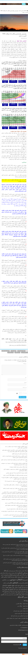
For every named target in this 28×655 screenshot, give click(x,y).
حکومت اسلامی (18, 588)
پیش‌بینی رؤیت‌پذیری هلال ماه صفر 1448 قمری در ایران (16, 503)
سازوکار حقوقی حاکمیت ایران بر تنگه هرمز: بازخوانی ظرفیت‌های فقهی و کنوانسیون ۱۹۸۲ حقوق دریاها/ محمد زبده (14, 450)
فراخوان (11, 590)
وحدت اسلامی (24, 595)
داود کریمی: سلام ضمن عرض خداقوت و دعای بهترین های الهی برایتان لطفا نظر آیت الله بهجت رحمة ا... (15, 563)
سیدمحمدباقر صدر (23, 590)
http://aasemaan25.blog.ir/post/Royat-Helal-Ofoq (16, 342)
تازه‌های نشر (13, 582)
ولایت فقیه (18, 595)
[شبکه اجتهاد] (14, 4)
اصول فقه (12, 577)
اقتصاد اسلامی (7, 577)
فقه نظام (23, 591)
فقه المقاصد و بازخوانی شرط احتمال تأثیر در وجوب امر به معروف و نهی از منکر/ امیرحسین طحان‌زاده (14, 464)
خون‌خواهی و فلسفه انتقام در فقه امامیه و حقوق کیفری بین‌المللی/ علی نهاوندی (16, 506)
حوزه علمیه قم (25, 587)
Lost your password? (22, 648)
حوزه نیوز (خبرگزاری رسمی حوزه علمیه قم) (19, 616)
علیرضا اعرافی (15, 589)
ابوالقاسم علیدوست (8, 575)
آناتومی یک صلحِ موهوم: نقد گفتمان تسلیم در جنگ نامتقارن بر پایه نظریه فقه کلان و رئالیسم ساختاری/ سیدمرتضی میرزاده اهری (14, 492)
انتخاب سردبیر (13, 351)
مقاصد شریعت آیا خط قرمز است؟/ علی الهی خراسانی (16, 473)
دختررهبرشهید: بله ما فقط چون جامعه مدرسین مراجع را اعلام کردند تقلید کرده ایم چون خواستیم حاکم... (15, 559)
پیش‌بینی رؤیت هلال (5, 351)
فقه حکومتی (6, 589)
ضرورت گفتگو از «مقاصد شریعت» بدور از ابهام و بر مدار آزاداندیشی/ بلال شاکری (16, 447)
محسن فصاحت (10, 352)
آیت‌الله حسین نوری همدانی (13, 571)
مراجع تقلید (23, 593)
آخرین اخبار (21, 11)
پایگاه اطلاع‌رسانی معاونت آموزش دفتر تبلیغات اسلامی (17, 618)
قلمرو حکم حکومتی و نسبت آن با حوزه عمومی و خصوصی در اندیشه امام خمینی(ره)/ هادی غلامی (15, 515)
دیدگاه (24, 363)
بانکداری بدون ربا (21, 583)
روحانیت (3, 587)
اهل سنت (8, 580)
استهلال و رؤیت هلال (21, 351)
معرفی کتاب (17, 593)
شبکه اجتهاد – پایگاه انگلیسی (22, 603)
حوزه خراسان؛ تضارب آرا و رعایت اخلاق (19, 454)
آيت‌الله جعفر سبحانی (23, 571)
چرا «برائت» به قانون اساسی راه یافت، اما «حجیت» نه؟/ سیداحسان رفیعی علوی (16, 482)
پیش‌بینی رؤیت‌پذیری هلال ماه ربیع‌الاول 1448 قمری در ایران (15, 475)
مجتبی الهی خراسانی (18, 591)
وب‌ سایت (24, 387)
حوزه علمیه (17, 585)
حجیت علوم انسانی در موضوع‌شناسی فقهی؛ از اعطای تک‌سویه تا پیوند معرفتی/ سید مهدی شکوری (14, 478)
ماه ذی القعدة (17, 352)
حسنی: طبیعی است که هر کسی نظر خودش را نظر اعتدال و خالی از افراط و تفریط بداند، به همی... (14, 548)
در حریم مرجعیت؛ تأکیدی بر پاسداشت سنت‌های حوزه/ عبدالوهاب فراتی (14, 500)
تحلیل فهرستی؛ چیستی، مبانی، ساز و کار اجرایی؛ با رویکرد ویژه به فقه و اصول (14, 512)
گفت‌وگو (21, 597)
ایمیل (25, 382)
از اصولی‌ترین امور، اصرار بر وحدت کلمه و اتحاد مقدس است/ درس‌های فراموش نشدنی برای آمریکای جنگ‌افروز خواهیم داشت (14, 496)
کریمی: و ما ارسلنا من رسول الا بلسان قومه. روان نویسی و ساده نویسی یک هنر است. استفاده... (15, 545)
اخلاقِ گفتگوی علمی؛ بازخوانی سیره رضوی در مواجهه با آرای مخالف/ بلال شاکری (15, 470)
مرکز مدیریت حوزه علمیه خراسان (21, 613)
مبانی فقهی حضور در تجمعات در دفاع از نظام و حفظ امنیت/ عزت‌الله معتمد (15, 485)
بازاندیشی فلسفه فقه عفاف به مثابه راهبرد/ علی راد (17, 509)
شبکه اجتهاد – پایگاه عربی (22, 606)
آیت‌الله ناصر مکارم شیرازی (19, 575)
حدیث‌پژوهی (22, 585)
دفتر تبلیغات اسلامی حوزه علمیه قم (21, 611)
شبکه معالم (25, 608)
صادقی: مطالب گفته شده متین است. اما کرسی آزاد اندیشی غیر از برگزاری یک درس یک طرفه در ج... (15, 552)
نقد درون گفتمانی (6, 593)
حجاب (26, 585)
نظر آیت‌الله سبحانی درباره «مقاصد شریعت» (18, 467)
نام (25, 377)
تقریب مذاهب (6, 583)
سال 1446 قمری (24, 352)
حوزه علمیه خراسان (8, 585)
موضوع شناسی (12, 593)
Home (25, 11)
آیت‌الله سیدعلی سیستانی (13, 573)
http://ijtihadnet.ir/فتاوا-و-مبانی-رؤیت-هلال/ (17, 345)
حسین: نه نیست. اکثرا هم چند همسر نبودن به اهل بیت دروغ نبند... (15, 556)
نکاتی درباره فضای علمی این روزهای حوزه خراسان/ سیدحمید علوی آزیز (14, 460)
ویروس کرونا (13, 594)
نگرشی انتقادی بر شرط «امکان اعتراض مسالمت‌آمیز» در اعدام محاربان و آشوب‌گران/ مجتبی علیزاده (15, 456)
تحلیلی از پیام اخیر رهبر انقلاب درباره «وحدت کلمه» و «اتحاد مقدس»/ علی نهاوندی (15, 489)
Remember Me (16, 645)
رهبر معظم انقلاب (9, 588)
